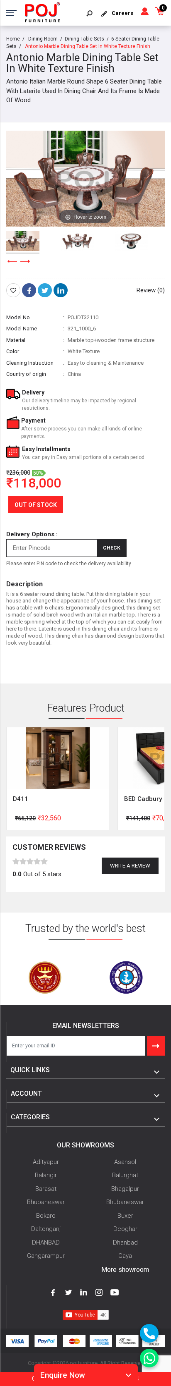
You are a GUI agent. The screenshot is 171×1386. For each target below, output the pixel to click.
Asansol (125, 1162)
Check (111, 548)
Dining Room (43, 39)
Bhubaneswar (46, 1202)
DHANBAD (46, 1242)
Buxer (125, 1215)
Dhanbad (125, 1242)
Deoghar (125, 1229)
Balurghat (125, 1175)
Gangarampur (46, 1255)
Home (13, 39)
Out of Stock (36, 505)
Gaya (125, 1255)
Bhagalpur (125, 1188)
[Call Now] (149, 1333)
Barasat (45, 1188)
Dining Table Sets (84, 39)
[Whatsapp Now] (149, 1358)
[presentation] (12, 261)
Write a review (130, 866)
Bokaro (46, 1215)
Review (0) (151, 290)
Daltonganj (46, 1229)
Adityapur (46, 1162)
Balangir (46, 1175)
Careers (122, 13)
